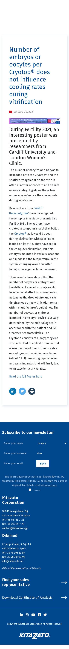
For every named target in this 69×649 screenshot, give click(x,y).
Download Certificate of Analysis (27, 598)
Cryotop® (20, 233)
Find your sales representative (16, 582)
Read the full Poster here (25, 376)
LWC (26, 213)
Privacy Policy (51, 485)
